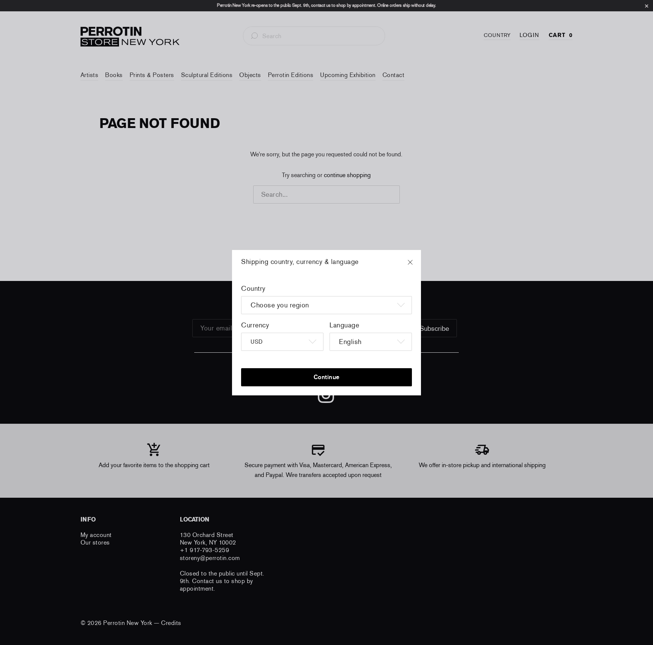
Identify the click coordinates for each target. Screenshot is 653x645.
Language (344, 325)
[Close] (417, 266)
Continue (327, 377)
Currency (255, 325)
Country (253, 288)
